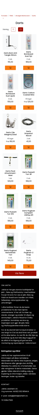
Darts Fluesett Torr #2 (10, 213)
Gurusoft (19, 411)
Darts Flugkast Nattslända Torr (10, 252)
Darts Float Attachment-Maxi (10, 173)
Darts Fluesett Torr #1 (29, 173)
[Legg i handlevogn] (10, 68)
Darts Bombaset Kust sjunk (10, 94)
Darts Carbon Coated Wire (29, 94)
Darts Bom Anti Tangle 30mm (10, 54)
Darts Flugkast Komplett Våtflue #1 (28, 213)
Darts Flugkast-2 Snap (28, 252)
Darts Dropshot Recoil (28, 133)
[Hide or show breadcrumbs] (3, 18)
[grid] (20, 29)
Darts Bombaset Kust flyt (28, 54)
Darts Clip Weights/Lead (10, 133)
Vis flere (19, 273)
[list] (13, 29)
